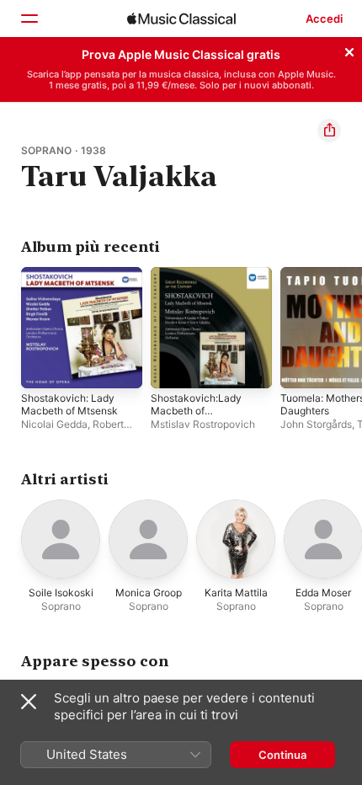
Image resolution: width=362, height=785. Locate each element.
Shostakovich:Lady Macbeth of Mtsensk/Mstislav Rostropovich (196, 417)
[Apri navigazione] (28, 18)
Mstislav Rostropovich (203, 424)
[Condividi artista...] (329, 130)
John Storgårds (316, 424)
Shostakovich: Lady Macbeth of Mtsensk (69, 404)
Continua (282, 754)
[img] (181, 18)
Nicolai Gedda (54, 424)
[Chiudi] (349, 49)
